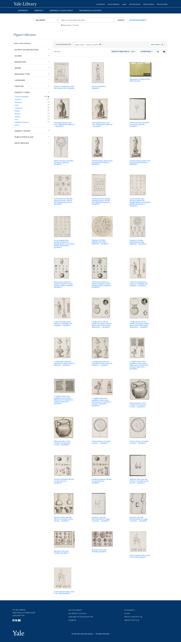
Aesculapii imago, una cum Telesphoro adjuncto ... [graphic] (64, 124)
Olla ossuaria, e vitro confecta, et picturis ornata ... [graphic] (138, 405)
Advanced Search (137, 20)
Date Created (22, 143)
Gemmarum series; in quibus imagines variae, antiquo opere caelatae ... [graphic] (64, 284)
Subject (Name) (23, 131)
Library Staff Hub (131, 620)
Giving (127, 613)
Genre (18, 68)
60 (146, 52)
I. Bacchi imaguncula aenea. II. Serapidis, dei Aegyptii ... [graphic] (139, 283)
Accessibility (129, 610)
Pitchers (17, 114)
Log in (124, 4)
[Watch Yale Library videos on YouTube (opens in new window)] (19, 620)
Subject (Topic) (22, 92)
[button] (121, 20)
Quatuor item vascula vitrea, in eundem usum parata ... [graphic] (139, 481)
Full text (76, 25)
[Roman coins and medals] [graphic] (61, 552)
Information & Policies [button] (90, 10)
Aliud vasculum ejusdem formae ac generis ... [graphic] (139, 124)
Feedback (72, 620)
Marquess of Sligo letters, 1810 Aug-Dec (140, 80)
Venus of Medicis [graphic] (99, 87)
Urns (16, 119)
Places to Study (162, 4)
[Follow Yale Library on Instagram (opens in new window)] (16, 620)
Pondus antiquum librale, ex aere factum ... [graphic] (64, 481)
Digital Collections (25, 35)
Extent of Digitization (26, 49)
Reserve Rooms (148, 4)
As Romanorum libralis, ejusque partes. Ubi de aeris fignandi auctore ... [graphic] (63, 201)
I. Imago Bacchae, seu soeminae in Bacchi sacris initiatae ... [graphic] (64, 363)
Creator (19, 86)
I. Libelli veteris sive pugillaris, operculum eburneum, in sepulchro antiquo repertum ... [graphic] (139, 365)
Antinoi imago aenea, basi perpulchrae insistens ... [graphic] (102, 162)
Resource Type (22, 74)
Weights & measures (22, 122)
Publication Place (24, 137)
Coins (17, 105)
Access (18, 55)
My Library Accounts (77, 613)
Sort (122, 52)
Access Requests (113, 4)
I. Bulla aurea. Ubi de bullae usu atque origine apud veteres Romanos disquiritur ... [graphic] (101, 324)
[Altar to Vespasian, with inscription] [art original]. (64, 87)
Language (20, 80)
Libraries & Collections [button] (61, 10)
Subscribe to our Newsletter (80, 617)
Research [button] (22, 10)
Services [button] (38, 10)
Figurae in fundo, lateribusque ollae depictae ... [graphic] (100, 242)
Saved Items (100, 4)
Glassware (18, 102)
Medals (17, 111)
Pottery (17, 117)
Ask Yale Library (134, 4)
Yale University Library (25, 4)
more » (17, 125)
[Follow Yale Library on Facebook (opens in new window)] (13, 620)
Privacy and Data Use (133, 617)
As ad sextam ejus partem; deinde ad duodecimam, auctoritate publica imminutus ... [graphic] (140, 202)
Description (67, 25)
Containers (18, 108)
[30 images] (140, 69)
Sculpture (18, 99)
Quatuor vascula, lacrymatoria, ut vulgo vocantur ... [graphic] (101, 519)
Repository (20, 62)
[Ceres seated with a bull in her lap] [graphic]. (140, 556)
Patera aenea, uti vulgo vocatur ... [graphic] (101, 442)
